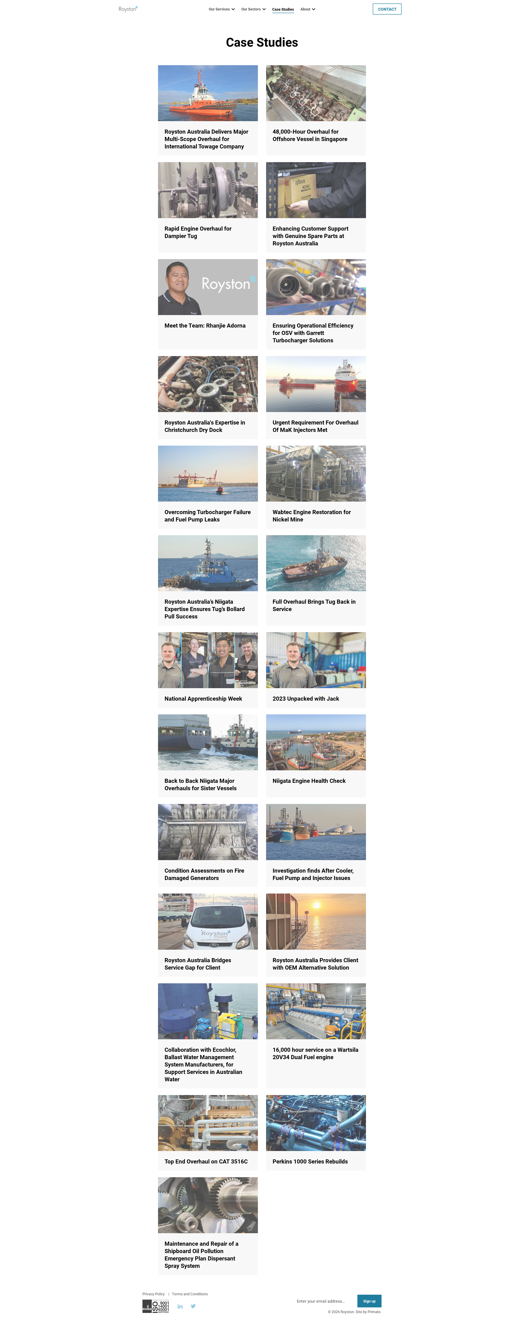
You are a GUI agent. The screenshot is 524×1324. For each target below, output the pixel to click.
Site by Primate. (369, 1311)
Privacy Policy (153, 1293)
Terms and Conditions (190, 1293)
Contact (387, 9)
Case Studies (283, 9)
